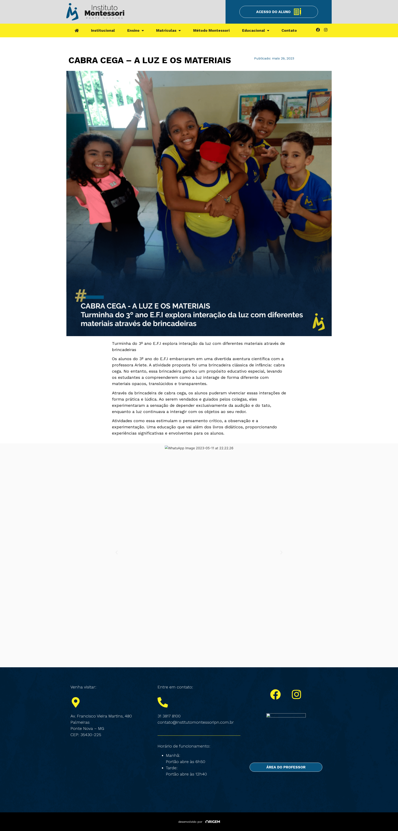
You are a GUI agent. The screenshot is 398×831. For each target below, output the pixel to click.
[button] (116, 552)
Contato (289, 30)
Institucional (103, 30)
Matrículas (166, 30)
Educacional (253, 30)
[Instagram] (326, 30)
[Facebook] (318, 30)
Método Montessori (211, 30)
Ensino (133, 30)
